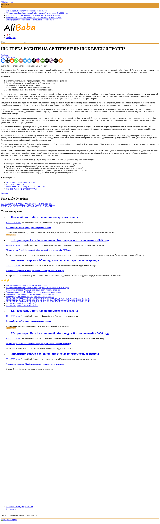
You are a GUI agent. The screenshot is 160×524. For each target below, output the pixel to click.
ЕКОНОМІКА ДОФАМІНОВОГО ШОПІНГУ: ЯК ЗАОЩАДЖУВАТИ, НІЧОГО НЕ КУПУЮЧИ (48, 299)
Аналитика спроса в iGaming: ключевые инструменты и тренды (33, 15)
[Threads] (34, 60)
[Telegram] (25, 60)
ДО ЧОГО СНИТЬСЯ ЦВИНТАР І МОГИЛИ (25, 187)
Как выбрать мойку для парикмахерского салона (27, 11)
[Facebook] (3, 60)
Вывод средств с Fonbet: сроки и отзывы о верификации (30, 20)
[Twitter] (29, 60)
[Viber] (51, 60)
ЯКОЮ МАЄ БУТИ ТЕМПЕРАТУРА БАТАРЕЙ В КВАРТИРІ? (28, 206)
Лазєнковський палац (15, 184)
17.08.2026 (11, 223)
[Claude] (20, 60)
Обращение (11, 509)
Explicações (11, 38)
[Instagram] (38, 60)
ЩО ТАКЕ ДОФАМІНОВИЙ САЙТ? (22, 303)
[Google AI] (56, 60)
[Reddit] (12, 60)
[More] (60, 60)
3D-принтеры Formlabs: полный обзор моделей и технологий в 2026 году (37, 13)
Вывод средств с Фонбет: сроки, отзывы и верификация (30, 297)
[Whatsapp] (16, 60)
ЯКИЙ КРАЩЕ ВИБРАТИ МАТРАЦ (22, 189)
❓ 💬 (9, 35)
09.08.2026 (11, 266)
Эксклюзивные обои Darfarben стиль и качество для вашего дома (34, 17)
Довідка (4, 55)
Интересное (11, 235)
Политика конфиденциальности (19, 507)
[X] (7, 60)
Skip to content (7, 2)
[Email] (42, 60)
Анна (12, 57)
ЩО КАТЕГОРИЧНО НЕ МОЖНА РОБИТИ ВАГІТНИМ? (26, 204)
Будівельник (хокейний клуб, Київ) (21, 182)
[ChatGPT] (47, 60)
